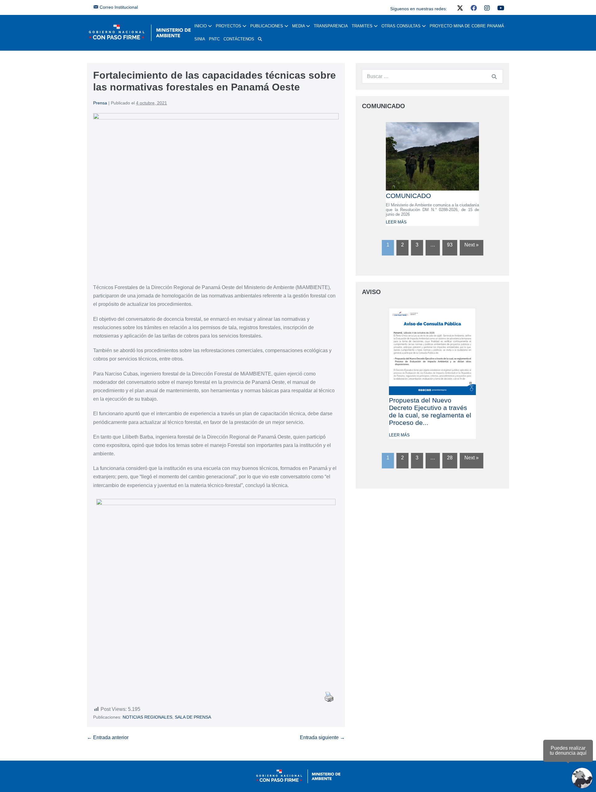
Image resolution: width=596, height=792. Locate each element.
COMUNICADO (408, 195)
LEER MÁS (396, 222)
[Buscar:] (432, 76)
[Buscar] (494, 76)
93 (450, 244)
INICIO (201, 26)
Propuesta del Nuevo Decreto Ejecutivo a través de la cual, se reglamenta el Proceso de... (430, 411)
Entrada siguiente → (322, 737)
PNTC (214, 39)
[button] (260, 39)
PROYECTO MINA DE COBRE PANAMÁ (467, 26)
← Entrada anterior (108, 737)
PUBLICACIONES (267, 26)
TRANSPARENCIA (331, 26)
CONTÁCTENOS (239, 39)
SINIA (199, 39)
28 (450, 457)
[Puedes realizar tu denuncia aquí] (582, 778)
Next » (471, 244)
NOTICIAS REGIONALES (147, 717)
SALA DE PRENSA (193, 717)
